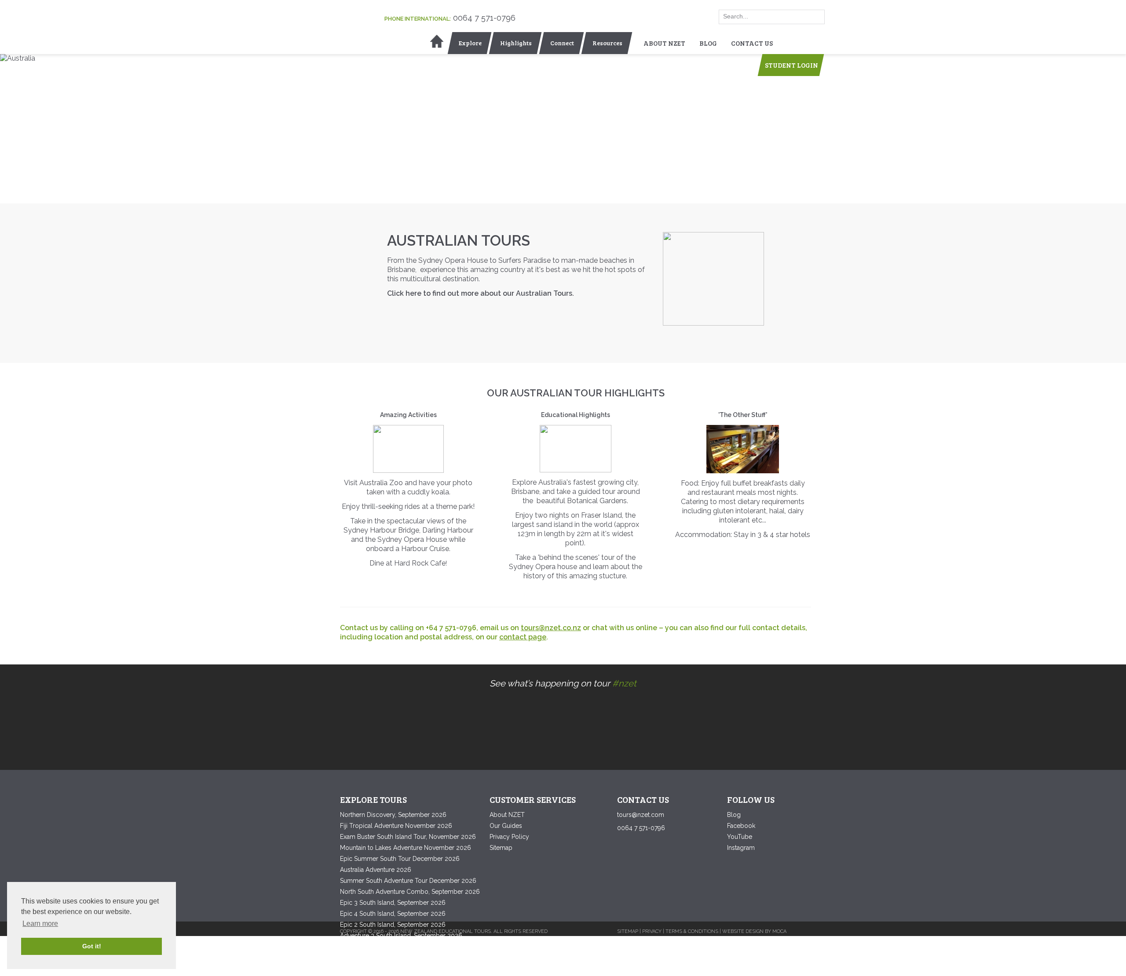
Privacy (652, 931)
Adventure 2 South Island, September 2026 (401, 946)
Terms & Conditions (691, 931)
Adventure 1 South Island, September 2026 (400, 957)
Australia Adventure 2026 (375, 869)
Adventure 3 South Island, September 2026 (401, 935)
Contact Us (752, 43)
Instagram (741, 847)
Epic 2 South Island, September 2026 (393, 924)
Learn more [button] (40, 923)
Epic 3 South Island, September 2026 (393, 902)
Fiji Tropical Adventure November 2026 (396, 825)
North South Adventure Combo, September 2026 (410, 891)
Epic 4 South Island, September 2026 (393, 913)
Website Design (743, 931)
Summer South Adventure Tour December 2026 (408, 880)
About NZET (664, 43)
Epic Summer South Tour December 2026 (400, 858)
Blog (708, 43)
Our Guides (506, 825)
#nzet (624, 683)
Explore (470, 43)
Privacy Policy (509, 836)
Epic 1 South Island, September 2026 (392, 968)
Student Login (791, 65)
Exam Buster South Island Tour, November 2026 (408, 836)
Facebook (741, 825)
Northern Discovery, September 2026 (393, 814)
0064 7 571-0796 (484, 17)
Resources (607, 43)
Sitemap (501, 847)
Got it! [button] (91, 946)
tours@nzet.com (640, 814)
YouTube (739, 836)
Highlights (516, 43)
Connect (562, 43)
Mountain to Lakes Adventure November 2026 (405, 847)
